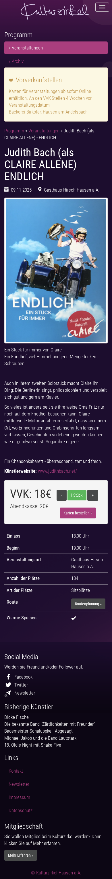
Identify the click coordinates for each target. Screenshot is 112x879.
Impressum (19, 797)
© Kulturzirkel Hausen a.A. (56, 873)
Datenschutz (20, 810)
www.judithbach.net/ (57, 471)
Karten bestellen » (77, 513)
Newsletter (24, 693)
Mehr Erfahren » (20, 855)
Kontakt (16, 771)
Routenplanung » (88, 604)
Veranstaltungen (44, 131)
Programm (14, 131)
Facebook (23, 677)
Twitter (21, 685)
